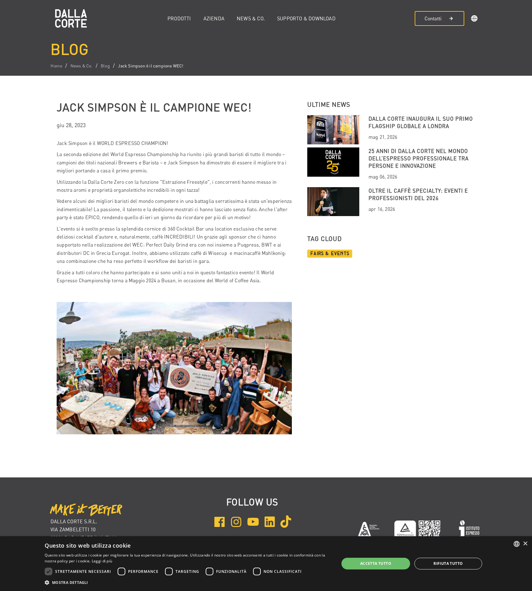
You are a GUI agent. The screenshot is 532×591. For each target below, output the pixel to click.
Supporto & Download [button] (306, 18)
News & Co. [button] (251, 18)
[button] (474, 19)
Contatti (433, 18)
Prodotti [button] (179, 18)
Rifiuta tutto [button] (448, 563)
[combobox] (517, 544)
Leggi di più (102, 561)
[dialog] (266, 563)
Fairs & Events (329, 253)
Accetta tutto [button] (375, 563)
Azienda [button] (214, 18)
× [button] (525, 543)
